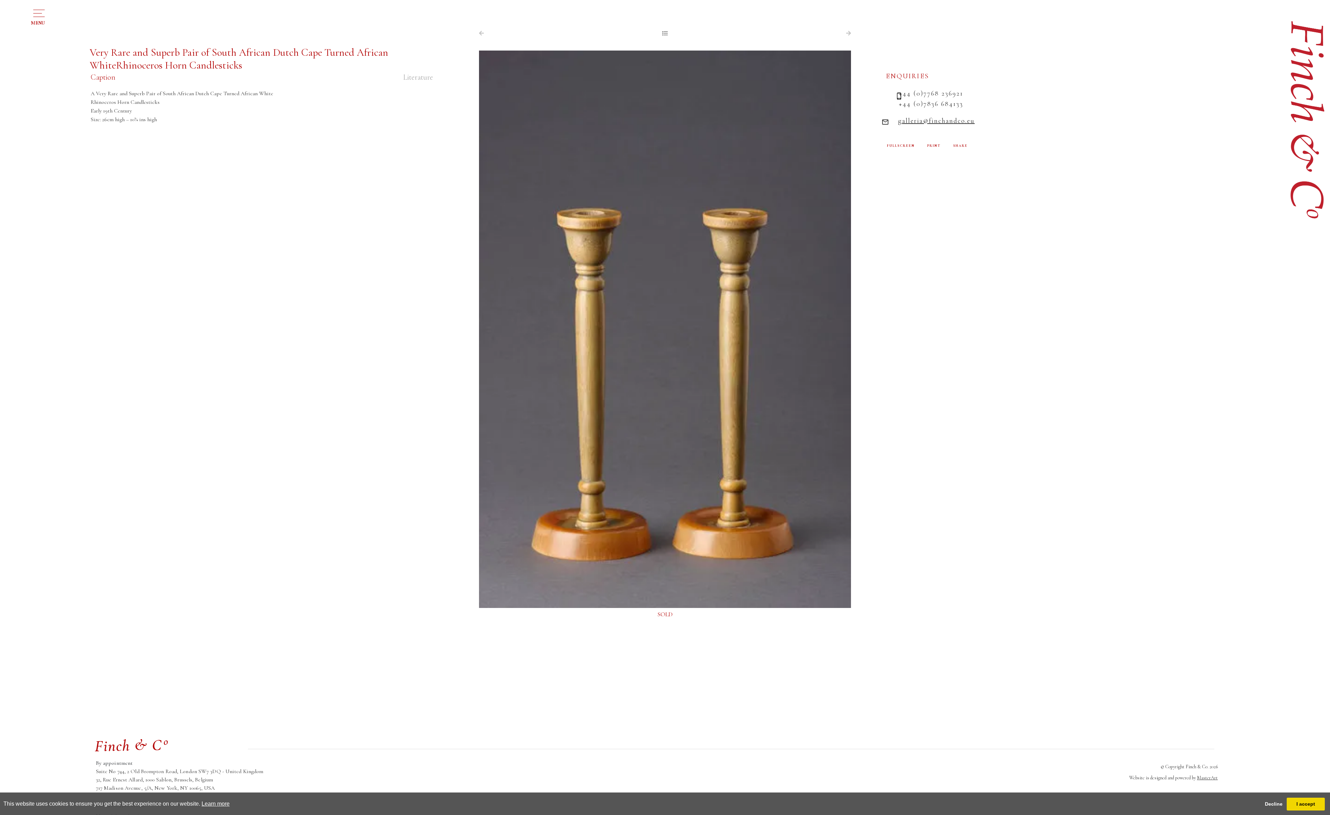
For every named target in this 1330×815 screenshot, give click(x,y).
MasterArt (1207, 778)
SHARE (960, 146)
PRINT (934, 146)
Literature (418, 77)
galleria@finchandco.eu (936, 121)
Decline (1274, 804)
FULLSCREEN (901, 146)
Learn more (216, 804)
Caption (103, 77)
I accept (1305, 804)
